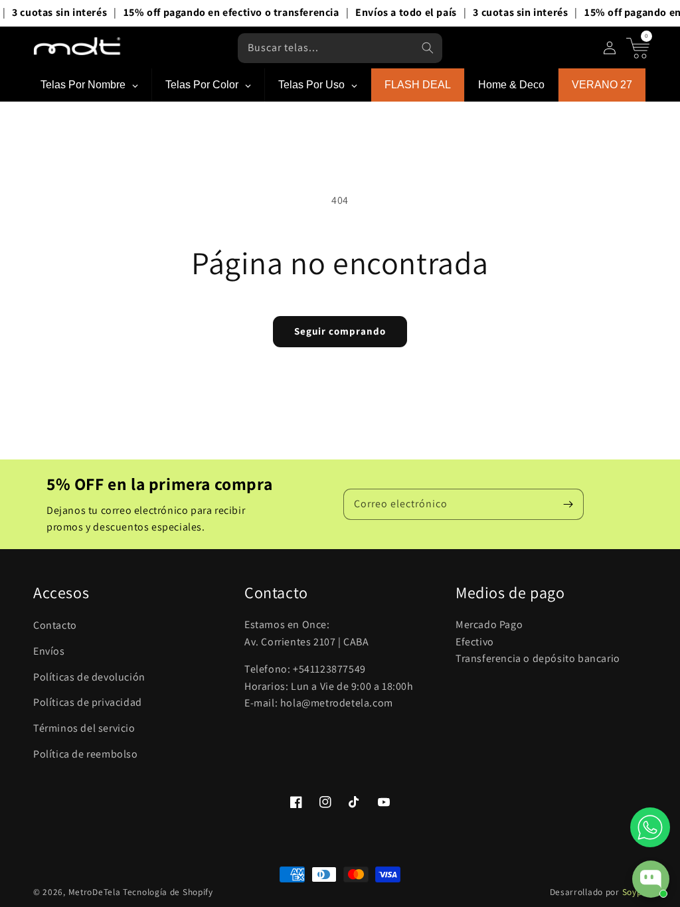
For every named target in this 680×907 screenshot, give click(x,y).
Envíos (49, 651)
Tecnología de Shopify (168, 892)
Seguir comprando (340, 331)
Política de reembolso (85, 754)
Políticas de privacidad (87, 702)
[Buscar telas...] (427, 47)
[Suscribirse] (568, 504)
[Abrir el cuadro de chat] (650, 879)
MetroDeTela (94, 892)
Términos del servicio (84, 728)
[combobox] (340, 48)
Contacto (55, 625)
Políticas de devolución (89, 677)
